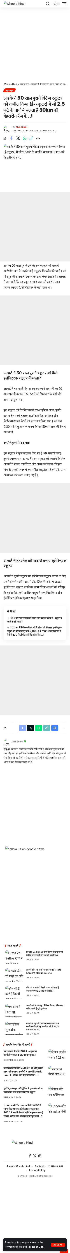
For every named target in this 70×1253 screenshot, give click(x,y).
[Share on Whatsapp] (25, 138)
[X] (34, 1156)
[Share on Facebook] (11, 138)
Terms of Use (35, 1246)
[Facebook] (30, 1156)
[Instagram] (40, 1156)
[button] (58, 1245)
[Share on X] (18, 138)
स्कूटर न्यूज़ (9, 90)
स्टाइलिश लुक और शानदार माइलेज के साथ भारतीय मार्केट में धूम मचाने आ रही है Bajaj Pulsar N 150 (42, 1026)
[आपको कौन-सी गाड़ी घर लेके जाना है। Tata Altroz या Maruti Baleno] (14, 975)
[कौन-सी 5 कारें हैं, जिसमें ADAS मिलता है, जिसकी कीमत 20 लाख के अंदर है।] (14, 992)
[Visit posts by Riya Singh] (7, 129)
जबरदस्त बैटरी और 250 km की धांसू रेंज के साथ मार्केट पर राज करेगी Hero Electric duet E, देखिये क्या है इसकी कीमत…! (23, 1071)
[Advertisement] (35, 43)
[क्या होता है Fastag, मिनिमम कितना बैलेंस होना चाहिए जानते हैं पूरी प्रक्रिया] (14, 1010)
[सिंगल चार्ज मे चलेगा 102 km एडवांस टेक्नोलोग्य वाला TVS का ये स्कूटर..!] (57, 1054)
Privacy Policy (13, 1246)
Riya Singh (21, 127)
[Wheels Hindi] (14, 4)
